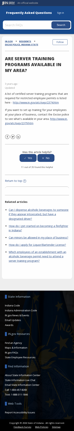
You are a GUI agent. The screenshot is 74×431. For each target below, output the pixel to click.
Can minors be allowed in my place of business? (38, 237)
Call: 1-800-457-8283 (16, 389)
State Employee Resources (20, 357)
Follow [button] (60, 42)
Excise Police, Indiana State (21, 44)
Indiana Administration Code (21, 310)
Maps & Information (16, 347)
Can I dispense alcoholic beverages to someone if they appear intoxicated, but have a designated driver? (38, 214)
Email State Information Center (22, 384)
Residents (25, 41)
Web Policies (41, 426)
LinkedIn (18, 136)
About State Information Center (22, 375)
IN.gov (9, 41)
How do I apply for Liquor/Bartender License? (37, 245)
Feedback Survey (22, 426)
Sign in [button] (60, 12)
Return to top (13, 181)
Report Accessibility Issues (20, 412)
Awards (9, 325)
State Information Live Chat (20, 380)
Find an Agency (13, 342)
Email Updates (13, 320)
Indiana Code (12, 305)
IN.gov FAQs (11, 352)
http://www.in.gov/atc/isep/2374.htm (36, 102)
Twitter (12, 136)
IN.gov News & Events (17, 315)
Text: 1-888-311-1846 (16, 394)
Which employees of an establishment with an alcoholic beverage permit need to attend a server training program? (37, 256)
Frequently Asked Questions (29, 13)
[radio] (28, 158)
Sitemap (56, 426)
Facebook (7, 136)
